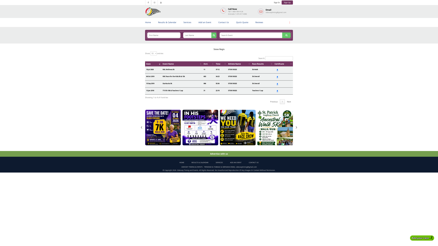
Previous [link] (274, 101)
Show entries (154, 53)
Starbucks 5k (167, 83)
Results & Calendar (167, 22)
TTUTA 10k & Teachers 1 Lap (173, 91)
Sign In (277, 2)
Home (148, 22)
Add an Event (204, 22)
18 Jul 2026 (150, 69)
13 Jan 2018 (150, 91)
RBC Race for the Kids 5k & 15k (174, 76)
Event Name (168, 64)
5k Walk (255, 69)
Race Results (258, 64)
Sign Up (287, 2)
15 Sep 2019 (150, 83)
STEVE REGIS (232, 69)
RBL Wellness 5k (169, 69)
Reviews (259, 22)
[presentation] (141, 127)
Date (148, 64)
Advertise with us (219, 153)
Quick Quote (242, 22)
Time (218, 64)
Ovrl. (206, 64)
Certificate (279, 64)
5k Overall (256, 76)
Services (187, 22)
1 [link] (282, 101)
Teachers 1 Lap (257, 91)
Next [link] (289, 101)
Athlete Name (234, 64)
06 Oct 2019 (150, 76)
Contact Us (223, 22)
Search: (261, 58)
